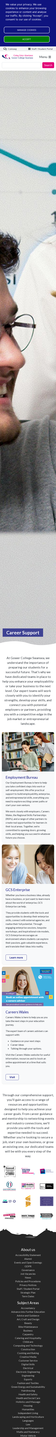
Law (28, 1424)
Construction (28, 1349)
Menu (43, 57)
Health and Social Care (28, 1398)
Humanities (28, 1409)
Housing (28, 1405)
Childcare (28, 1341)
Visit (12, 1077)
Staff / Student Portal (42, 49)
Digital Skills (28, 1364)
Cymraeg (12, 49)
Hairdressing (28, 1390)
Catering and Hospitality (28, 1337)
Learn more (16, 957)
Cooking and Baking (28, 1352)
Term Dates (28, 1296)
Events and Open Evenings (28, 1262)
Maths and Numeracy (28, 1431)
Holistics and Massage (28, 1401)
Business (28, 1330)
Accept (26, 39)
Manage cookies (26, 30)
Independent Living (28, 1413)
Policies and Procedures (28, 1281)
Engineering (28, 1375)
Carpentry (28, 1334)
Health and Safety (28, 1394)
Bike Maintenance (28, 1326)
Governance (28, 1269)
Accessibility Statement (28, 1254)
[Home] (17, 56)
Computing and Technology (28, 1345)
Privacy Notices (28, 1284)
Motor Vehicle (28, 1435)
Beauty (28, 1322)
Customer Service (28, 1360)
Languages (28, 1420)
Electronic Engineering (28, 1371)
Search (48, 65)
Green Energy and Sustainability (28, 1386)
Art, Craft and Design (28, 1319)
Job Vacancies (28, 1273)
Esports (28, 1379)
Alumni (28, 1258)
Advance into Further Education (28, 1311)
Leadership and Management (28, 1428)
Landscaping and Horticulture (28, 1416)
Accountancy (28, 1307)
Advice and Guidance (28, 1315)
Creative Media (28, 1356)
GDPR (28, 1266)
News (28, 1277)
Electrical (28, 1367)
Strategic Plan (28, 1292)
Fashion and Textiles (28, 1383)
